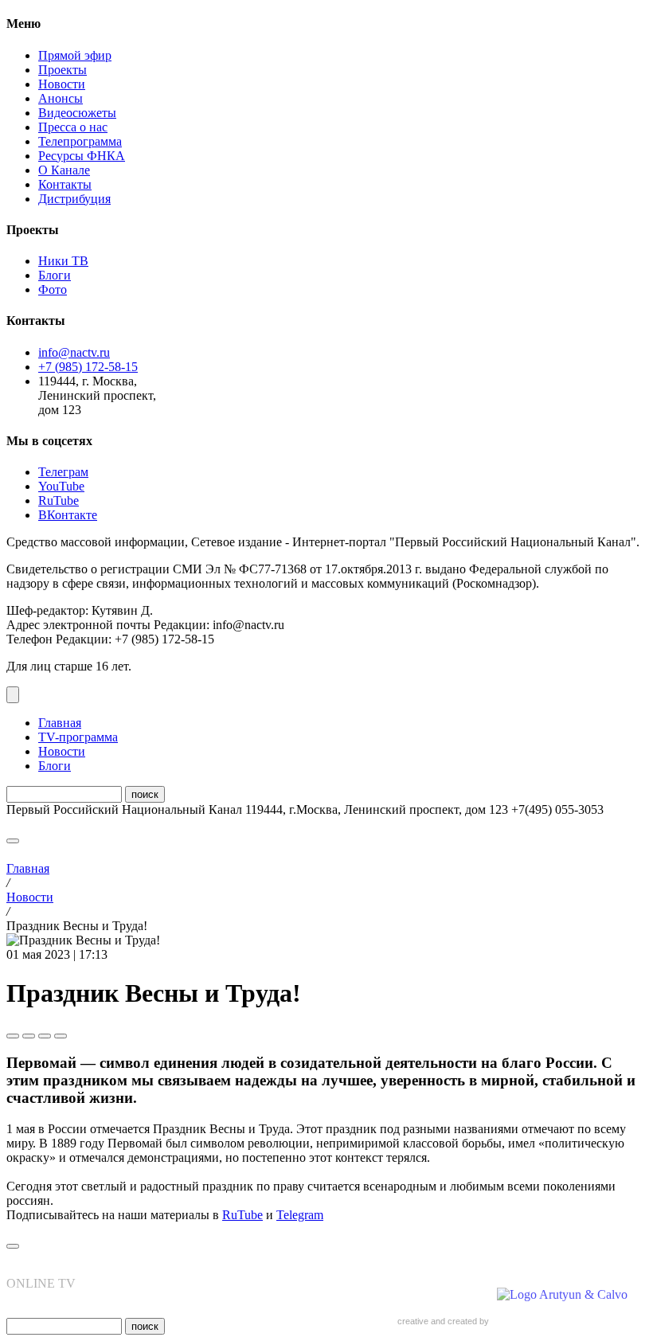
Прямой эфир (74, 55)
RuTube (58, 500)
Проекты (62, 69)
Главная (59, 722)
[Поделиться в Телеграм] (12, 1036)
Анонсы (60, 98)
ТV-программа (78, 737)
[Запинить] (60, 1036)
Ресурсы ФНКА (81, 155)
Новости (61, 84)
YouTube (61, 486)
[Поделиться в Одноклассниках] (44, 1036)
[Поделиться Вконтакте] (28, 1036)
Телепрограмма (80, 141)
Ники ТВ (63, 261)
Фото (52, 289)
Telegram (299, 1215)
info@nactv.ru (74, 352)
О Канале (64, 170)
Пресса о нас (73, 127)
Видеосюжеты (77, 112)
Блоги (54, 275)
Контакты (65, 184)
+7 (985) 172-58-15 (88, 366)
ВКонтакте (67, 515)
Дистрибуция (74, 198)
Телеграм (63, 472)
